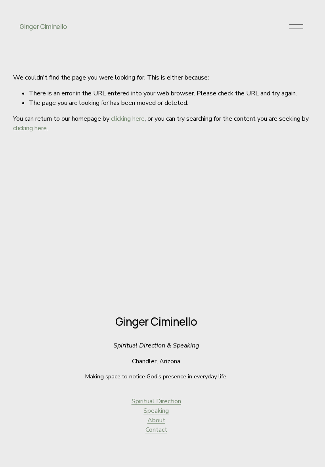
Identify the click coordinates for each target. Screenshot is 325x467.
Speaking (156, 410)
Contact (156, 429)
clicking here (128, 118)
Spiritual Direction (156, 401)
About (156, 420)
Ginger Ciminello (43, 26)
